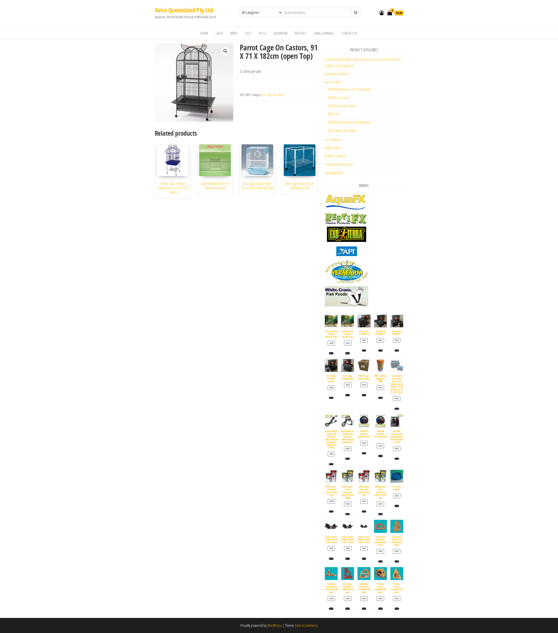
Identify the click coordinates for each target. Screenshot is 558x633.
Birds (234, 33)
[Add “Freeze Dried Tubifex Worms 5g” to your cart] (347, 353)
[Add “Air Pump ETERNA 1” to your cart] (397, 350)
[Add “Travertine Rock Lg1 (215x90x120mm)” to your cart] (380, 561)
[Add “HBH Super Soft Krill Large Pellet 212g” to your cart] (331, 511)
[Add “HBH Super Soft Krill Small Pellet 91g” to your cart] (364, 511)
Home (204, 33)
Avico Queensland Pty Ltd (184, 10)
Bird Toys (334, 113)
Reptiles (300, 33)
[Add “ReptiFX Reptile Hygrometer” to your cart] (364, 453)
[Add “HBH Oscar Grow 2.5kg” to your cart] (364, 395)
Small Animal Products (339, 164)
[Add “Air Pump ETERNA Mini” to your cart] (347, 395)
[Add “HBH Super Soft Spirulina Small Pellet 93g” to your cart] (380, 514)
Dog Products (333, 148)
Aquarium (281, 33)
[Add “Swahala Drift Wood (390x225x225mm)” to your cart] (331, 608)
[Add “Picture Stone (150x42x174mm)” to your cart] (397, 608)
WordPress (274, 625)
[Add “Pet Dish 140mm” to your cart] (397, 506)
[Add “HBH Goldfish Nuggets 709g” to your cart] (380, 398)
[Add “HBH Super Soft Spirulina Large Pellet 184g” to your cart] (347, 514)
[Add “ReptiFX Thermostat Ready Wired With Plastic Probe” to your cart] (397, 459)
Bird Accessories (339, 97)
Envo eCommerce (306, 625)
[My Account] (381, 12)
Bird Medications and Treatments (349, 89)
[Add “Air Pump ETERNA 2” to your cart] (380, 350)
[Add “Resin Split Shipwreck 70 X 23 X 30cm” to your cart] (331, 559)
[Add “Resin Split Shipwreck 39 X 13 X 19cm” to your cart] (347, 559)
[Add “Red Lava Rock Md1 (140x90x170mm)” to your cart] (347, 608)
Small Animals (324, 33)
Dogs (263, 33)
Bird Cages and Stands (273, 95)
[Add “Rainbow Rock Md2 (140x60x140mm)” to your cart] (364, 608)
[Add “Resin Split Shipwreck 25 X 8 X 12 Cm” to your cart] (364, 559)
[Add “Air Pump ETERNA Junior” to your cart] (331, 398)
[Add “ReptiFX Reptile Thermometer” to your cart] (380, 456)
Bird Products (333, 82)
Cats (248, 33)
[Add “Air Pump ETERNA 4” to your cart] (364, 350)
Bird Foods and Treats (342, 105)
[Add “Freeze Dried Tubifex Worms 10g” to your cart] (331, 353)
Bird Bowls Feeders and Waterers (350, 122)
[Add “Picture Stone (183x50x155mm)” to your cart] (380, 608)
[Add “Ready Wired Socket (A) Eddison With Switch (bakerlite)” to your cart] (347, 459)
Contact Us (349, 33)
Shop (219, 33)
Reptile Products (335, 156)
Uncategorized (334, 172)
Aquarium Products (337, 73)
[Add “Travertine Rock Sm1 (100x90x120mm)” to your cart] (397, 561)
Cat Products (333, 139)
